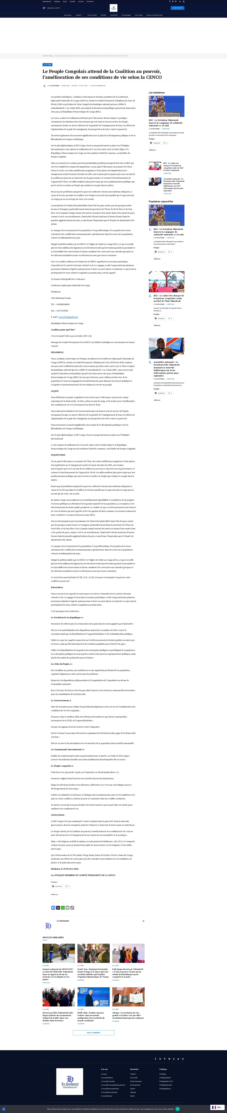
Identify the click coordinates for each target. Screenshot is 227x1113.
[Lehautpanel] (113, 8)
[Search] (183, 1)
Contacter (177, 8)
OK (178, 1109)
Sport (65, 1)
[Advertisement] (113, 35)
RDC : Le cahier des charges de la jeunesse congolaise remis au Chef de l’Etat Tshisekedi (173, 166)
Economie (90, 1)
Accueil (68, 15)
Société (72, 1)
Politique (57, 1)
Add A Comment (93, 1033)
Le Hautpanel (55, 85)
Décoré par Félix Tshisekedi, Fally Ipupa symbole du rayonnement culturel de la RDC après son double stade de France (58, 1017)
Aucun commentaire (98, 85)
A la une (81, 1)
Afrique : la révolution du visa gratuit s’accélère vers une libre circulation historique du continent (128, 1015)
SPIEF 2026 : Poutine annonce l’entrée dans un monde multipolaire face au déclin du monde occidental (91, 1017)
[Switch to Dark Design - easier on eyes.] (180, 1)
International (47, 1)
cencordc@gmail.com (68, 317)
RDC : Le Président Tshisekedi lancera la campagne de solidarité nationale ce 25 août (165, 123)
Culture (139, 15)
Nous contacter (155, 15)
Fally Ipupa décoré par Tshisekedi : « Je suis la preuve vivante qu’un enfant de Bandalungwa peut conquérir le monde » (128, 973)
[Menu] (44, 8)
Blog (50, 56)
